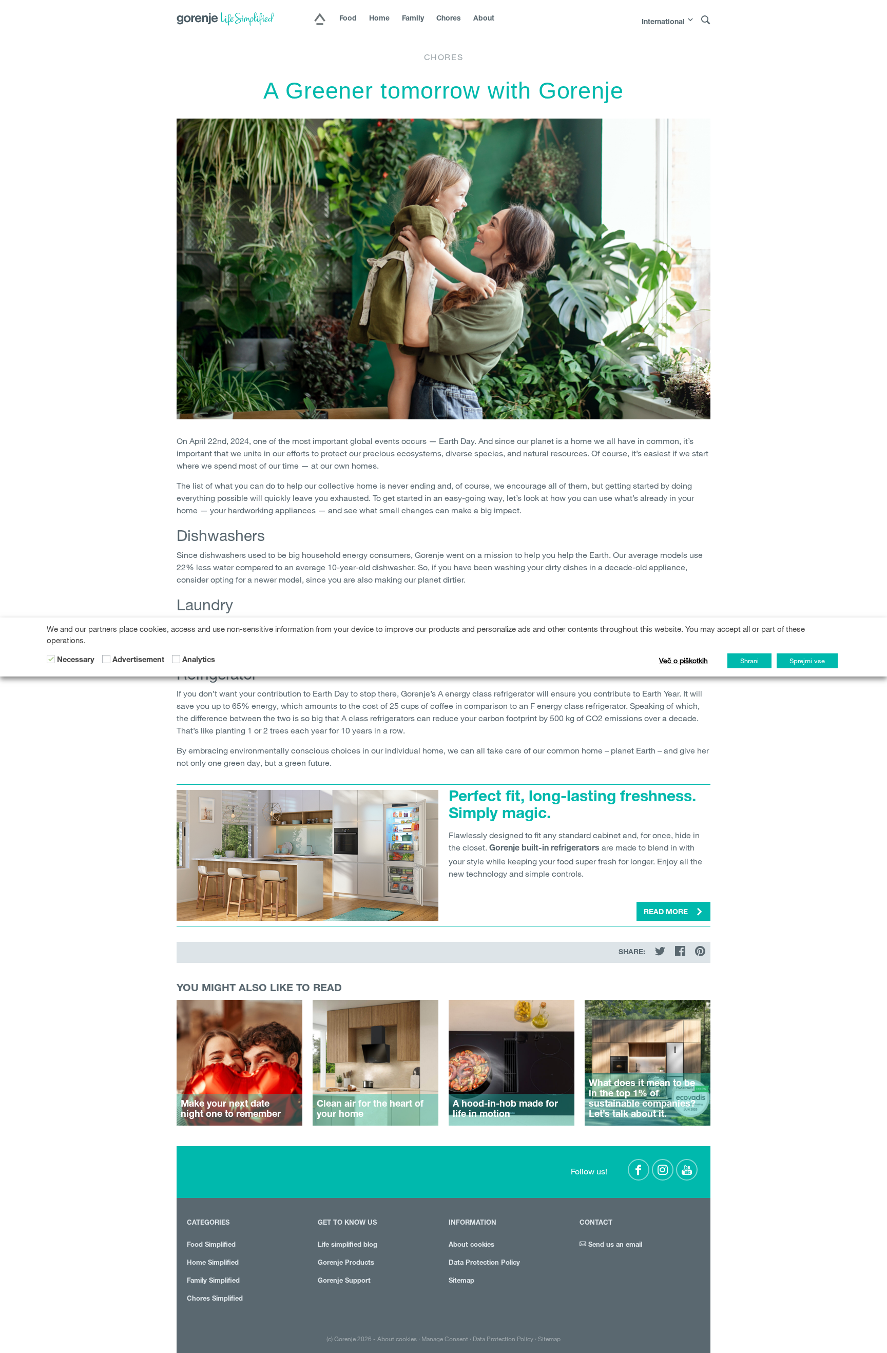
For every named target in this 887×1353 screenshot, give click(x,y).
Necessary (75, 660)
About (483, 19)
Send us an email (614, 1245)
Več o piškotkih (683, 660)
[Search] (705, 20)
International (663, 22)
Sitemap (461, 1281)
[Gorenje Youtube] (687, 1170)
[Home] (320, 20)
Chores (448, 19)
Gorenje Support (344, 1281)
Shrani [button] (749, 660)
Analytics (198, 660)
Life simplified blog (347, 1245)
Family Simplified (213, 1281)
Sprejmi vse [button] (807, 660)
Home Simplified (213, 1263)
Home (379, 19)
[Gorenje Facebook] (638, 1170)
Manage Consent (444, 1339)
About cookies (471, 1245)
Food (348, 19)
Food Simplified (211, 1245)
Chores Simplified (215, 1299)
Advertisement (138, 660)
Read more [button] (667, 912)
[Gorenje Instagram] (662, 1170)
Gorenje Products (346, 1263)
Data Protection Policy (484, 1263)
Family (413, 19)
